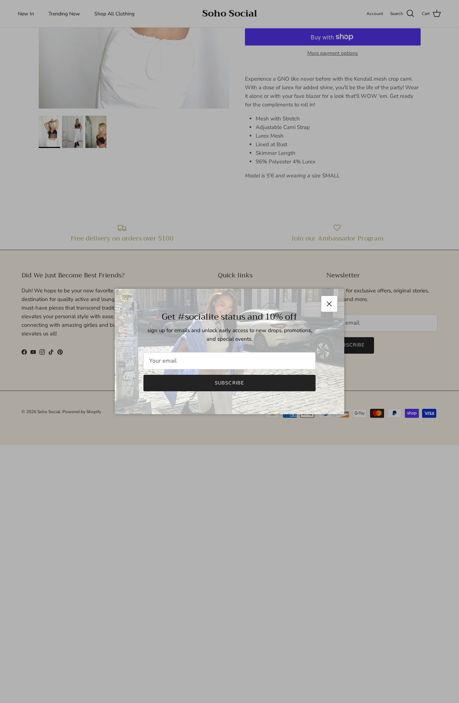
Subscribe (229, 383)
